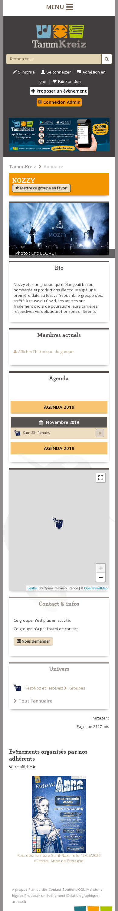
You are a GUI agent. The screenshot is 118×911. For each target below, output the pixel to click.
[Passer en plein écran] (100, 477)
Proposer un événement (45, 895)
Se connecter (59, 72)
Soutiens (69, 889)
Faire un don (69, 81)
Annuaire (53, 166)
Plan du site (37, 889)
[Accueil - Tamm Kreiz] (59, 34)
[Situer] (100, 433)
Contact (54, 889)
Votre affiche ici (23, 766)
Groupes (76, 688)
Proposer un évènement (61, 91)
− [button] (101, 577)
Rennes (44, 432)
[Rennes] (59, 523)
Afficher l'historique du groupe (46, 351)
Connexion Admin (61, 102)
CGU (81, 889)
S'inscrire (26, 72)
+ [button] (101, 568)
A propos (19, 889)
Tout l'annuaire (35, 701)
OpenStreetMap (95, 587)
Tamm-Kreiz (22, 166)
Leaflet (33, 587)
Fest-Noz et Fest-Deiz (44, 688)
